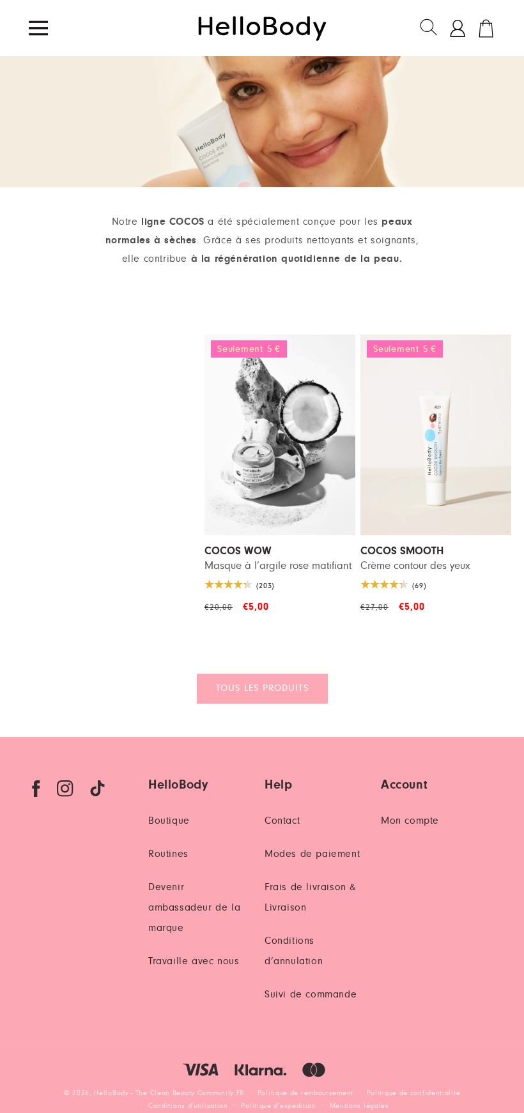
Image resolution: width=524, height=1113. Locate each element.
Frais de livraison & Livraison (311, 897)
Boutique (169, 820)
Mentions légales (359, 1106)
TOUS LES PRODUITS (262, 688)
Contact (282, 820)
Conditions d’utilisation (188, 1106)
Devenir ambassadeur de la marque (194, 907)
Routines (168, 853)
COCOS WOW (238, 551)
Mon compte (410, 820)
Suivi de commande (311, 994)
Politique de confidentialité (414, 1093)
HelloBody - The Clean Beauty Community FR (169, 1093)
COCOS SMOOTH (401, 551)
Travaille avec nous (193, 961)
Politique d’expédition (278, 1106)
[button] (429, 28)
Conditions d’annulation (294, 951)
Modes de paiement (312, 853)
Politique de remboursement (305, 1093)
